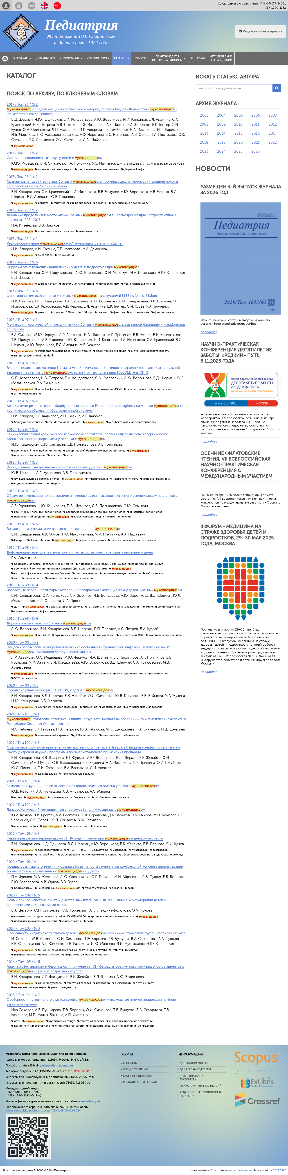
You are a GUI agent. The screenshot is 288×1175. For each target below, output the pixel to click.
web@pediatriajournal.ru (56, 1065)
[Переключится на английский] (44, 5)
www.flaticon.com (241, 1170)
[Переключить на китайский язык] (57, 5)
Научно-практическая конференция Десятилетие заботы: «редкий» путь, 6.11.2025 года (236, 352)
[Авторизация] (19, 5)
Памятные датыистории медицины (167, 58)
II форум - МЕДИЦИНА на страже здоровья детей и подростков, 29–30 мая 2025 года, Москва (237, 535)
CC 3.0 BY (279, 1170)
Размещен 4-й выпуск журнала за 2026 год (240, 189)
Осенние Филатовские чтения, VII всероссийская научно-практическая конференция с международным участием (236, 465)
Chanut (215, 1170)
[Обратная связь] (32, 5)
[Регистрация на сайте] (6, 5)
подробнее (208, 332)
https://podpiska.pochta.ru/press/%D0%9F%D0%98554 (43, 1110)
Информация (69, 58)
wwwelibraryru (89, 1101)
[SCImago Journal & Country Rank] (257, 1070)
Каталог (120, 58)
